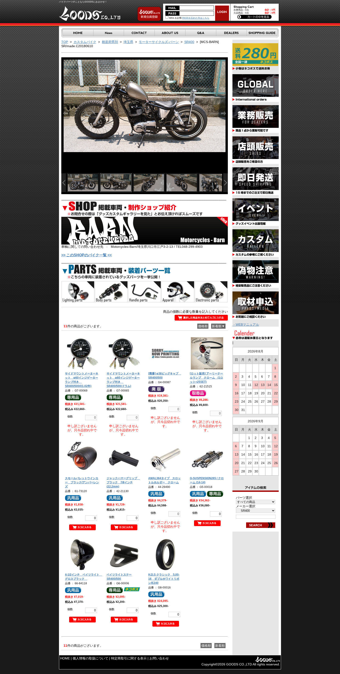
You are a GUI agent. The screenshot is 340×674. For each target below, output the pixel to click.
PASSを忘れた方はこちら (195, 18)
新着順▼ (218, 326)
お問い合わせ (159, 658)
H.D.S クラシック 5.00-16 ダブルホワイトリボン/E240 (163, 579)
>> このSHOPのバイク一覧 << (86, 255)
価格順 (203, 326)
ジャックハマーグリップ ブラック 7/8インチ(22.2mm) (123, 482)
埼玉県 (128, 42)
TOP (64, 42)
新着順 (220, 645)
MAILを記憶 (175, 18)
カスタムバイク (85, 42)
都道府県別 (110, 42)
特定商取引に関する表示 (129, 658)
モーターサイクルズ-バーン (159, 42)
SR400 (189, 42)
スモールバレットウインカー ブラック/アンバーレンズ (82, 482)
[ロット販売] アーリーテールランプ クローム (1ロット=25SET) (206, 377)
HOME (65, 658)
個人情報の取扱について (90, 658)
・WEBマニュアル (245, 324)
